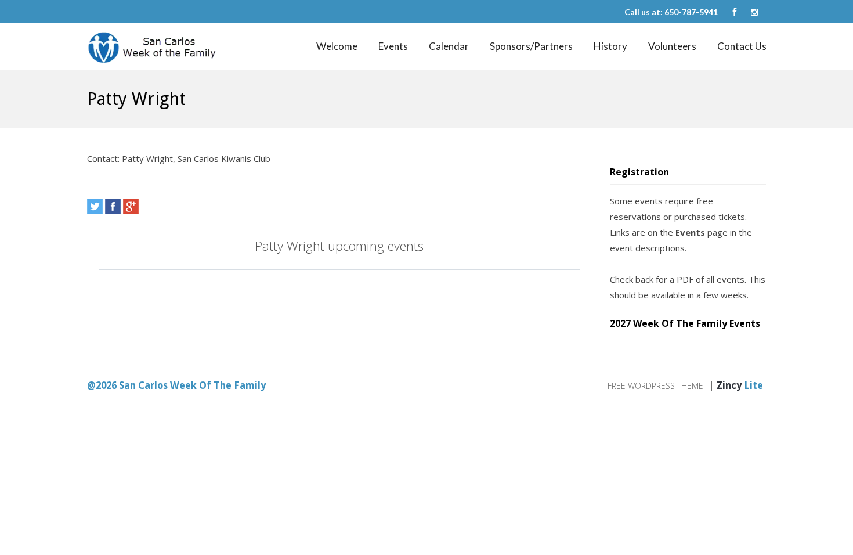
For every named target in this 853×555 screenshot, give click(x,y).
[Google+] (131, 206)
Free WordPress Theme (655, 385)
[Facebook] (734, 12)
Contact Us (742, 46)
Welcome (336, 46)
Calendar (449, 46)
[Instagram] (754, 12)
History (610, 46)
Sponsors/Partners (531, 46)
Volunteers (672, 46)
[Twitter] (95, 206)
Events (393, 46)
